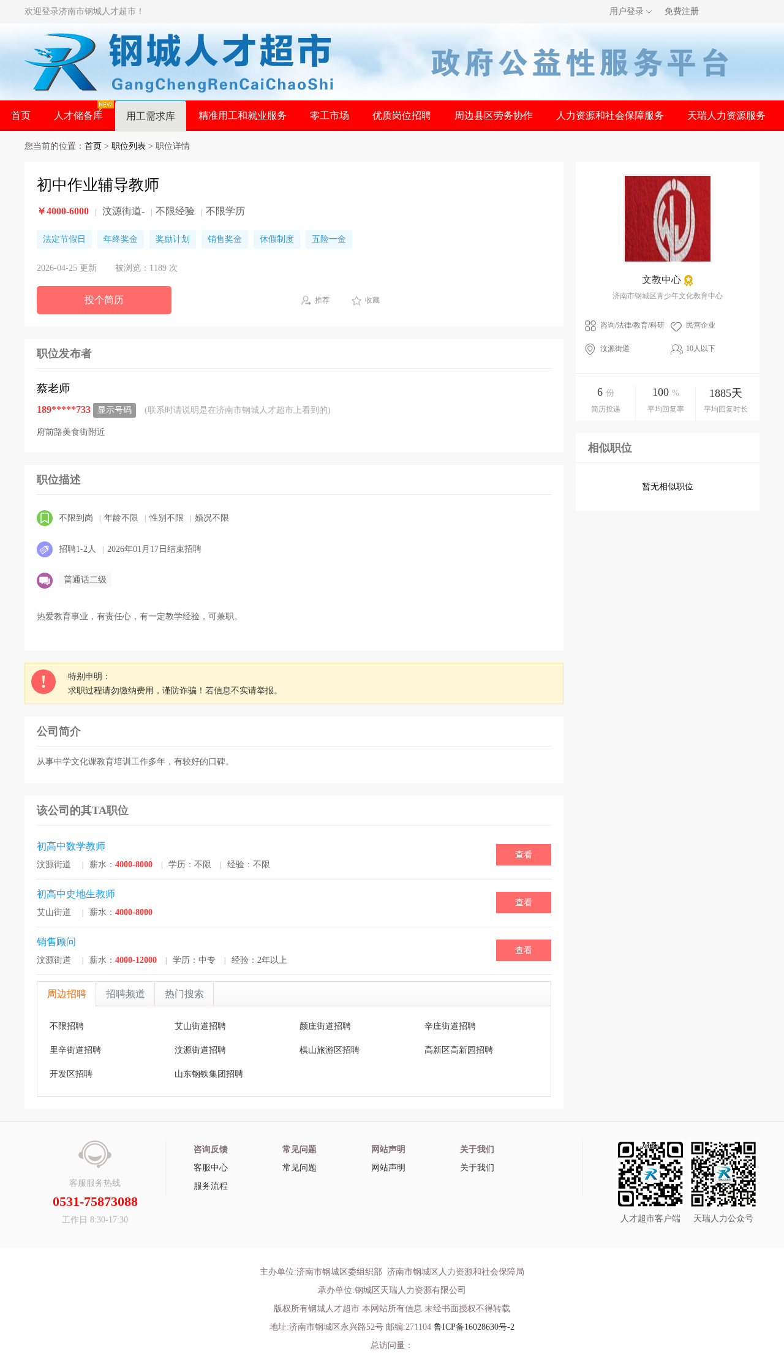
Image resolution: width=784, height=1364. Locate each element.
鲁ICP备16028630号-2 (474, 1327)
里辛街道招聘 (75, 1050)
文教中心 (661, 279)
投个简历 (104, 300)
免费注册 (682, 11)
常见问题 (299, 1167)
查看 (523, 854)
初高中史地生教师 (76, 894)
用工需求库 (150, 116)
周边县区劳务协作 (493, 115)
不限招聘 (67, 1026)
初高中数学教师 (71, 846)
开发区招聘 (71, 1074)
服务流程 (211, 1186)
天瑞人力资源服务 (726, 115)
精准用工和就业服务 (242, 115)
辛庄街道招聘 (450, 1026)
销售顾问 (56, 941)
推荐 (322, 300)
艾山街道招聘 (200, 1026)
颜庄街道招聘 (325, 1026)
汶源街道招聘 (200, 1050)
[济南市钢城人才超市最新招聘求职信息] (179, 61)
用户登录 (626, 11)
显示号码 (114, 410)
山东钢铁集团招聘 (209, 1074)
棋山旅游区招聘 (330, 1050)
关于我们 (477, 1167)
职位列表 (128, 146)
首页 (21, 115)
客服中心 (211, 1167)
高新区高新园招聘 (458, 1050)
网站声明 (388, 1167)
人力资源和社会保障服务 (610, 115)
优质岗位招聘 (401, 115)
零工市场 (329, 115)
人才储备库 (78, 115)
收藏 (372, 300)
